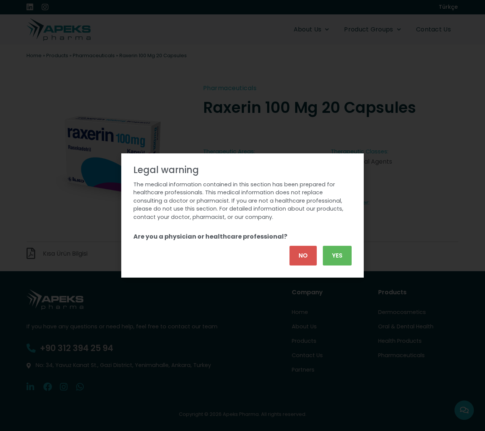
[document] (242, 215)
